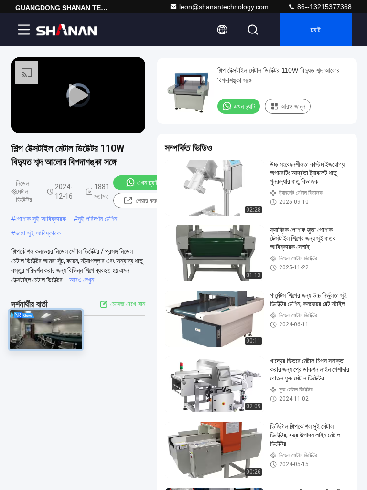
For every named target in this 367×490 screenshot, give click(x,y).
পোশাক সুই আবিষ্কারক (40, 219)
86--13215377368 (323, 7)
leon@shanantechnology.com (224, 7)
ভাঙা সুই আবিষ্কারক (38, 233)
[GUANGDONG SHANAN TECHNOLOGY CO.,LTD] (66, 29)
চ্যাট (316, 29)
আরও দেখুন (81, 280)
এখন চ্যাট (148, 183)
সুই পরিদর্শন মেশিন (97, 219)
